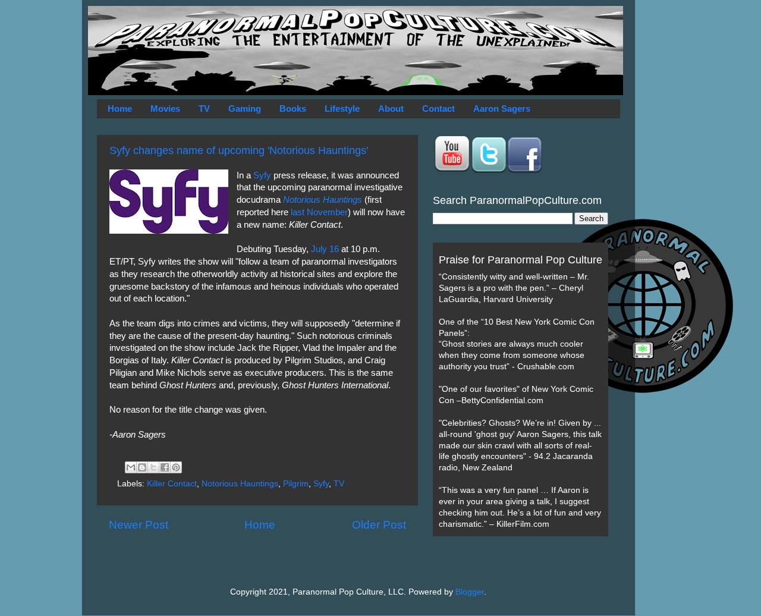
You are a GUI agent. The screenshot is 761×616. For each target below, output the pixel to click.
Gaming (244, 108)
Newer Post (138, 524)
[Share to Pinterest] (176, 467)
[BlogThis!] (142, 467)
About (391, 108)
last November (319, 212)
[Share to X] (153, 467)
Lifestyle (342, 108)
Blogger (469, 591)
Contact (438, 108)
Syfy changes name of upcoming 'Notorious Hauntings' (238, 150)
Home (120, 108)
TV (204, 108)
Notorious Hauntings (240, 483)
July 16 (325, 249)
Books (292, 108)
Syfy (262, 175)
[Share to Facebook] (165, 467)
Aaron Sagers (501, 108)
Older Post (379, 524)
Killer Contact (172, 483)
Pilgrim (296, 483)
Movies (165, 108)
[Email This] (131, 467)
